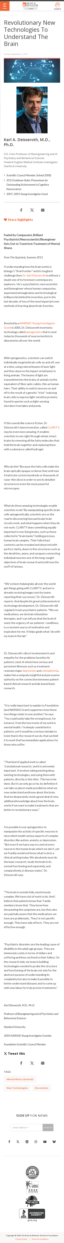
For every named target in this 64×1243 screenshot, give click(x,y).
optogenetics (34, 332)
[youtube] (45, 1141)
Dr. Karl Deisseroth (34, 275)
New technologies (17, 1087)
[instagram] (35, 1141)
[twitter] (18, 1141)
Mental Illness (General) (20, 1079)
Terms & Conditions (39, 1239)
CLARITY (53, 427)
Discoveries (41, 1087)
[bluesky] (54, 1141)
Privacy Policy (21, 1239)
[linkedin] (27, 1141)
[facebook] (9, 1141)
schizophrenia (49, 670)
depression (29, 670)
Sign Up (48, 1127)
